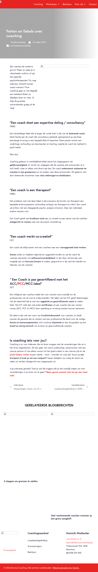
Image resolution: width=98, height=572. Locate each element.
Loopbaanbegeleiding (37, 540)
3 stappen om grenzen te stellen (21, 481)
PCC (21, 283)
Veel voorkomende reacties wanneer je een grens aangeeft (71, 517)
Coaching (38, 4)
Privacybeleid (10, 550)
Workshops (51, 4)
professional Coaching (20, 46)
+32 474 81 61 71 (74, 539)
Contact (93, 4)
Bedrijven (67, 4)
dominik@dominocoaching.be (79, 542)
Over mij (79, 4)
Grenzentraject (35, 546)
